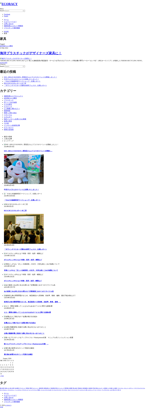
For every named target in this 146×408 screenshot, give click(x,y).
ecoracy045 (3, 62)
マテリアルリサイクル (139, 388)
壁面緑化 (80, 388)
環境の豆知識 (9, 129)
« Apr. (2, 376)
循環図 (71, 388)
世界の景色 (8, 121)
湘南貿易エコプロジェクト (13, 96)
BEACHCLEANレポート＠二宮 (15, 83)
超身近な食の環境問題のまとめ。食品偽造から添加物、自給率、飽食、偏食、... (32, 302)
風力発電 (2, 388)
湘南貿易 (41, 388)
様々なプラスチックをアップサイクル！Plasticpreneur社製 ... (26, 344)
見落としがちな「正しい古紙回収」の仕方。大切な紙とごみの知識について (31, 270)
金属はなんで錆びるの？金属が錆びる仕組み (20, 323)
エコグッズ (8, 106)
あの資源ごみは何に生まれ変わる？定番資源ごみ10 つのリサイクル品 (29, 291)
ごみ (111, 390)
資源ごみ (7, 388)
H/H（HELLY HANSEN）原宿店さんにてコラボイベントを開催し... (28, 151)
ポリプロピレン (4, 390)
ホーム (6, 19)
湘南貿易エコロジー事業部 (13, 26)
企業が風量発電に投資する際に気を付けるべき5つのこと (24, 333)
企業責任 (105, 388)
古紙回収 (90, 388)
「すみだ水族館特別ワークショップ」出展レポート (22, 81)
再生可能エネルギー (98, 388)
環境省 (27, 388)
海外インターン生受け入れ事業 (15, 119)
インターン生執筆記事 (12, 125)
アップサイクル (105, 390)
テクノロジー (9, 127)
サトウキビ (64, 390)
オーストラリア (75, 390)
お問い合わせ (9, 24)
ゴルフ (69, 390)
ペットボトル (18, 390)
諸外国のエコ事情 (6, 46)
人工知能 (110, 388)
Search (2, 11)
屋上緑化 (75, 388)
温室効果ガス (47, 388)
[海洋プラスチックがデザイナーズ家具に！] (16, 58)
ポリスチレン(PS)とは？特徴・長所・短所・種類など (23, 281)
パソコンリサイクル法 (45, 390)
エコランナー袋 (83, 390)
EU (116, 390)
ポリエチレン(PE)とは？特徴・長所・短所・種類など (23, 260)
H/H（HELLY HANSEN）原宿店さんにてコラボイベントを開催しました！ (30, 77)
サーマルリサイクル (56, 390)
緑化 (11, 388)
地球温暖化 (85, 388)
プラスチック (9, 100)
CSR (118, 390)
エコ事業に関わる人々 (12, 108)
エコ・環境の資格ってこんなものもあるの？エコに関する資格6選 (27, 312)
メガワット (131, 388)
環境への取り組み (10, 113)
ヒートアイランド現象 (34, 390)
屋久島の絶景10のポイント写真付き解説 (18, 354)
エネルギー (8, 117)
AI (120, 390)
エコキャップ (90, 390)
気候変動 (53, 388)
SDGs (113, 390)
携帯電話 (66, 388)
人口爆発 (115, 388)
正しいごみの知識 (10, 102)
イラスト (99, 390)
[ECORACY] (9, 4)
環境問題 (7, 111)
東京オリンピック (59, 388)
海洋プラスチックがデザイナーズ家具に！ (31, 53)
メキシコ (125, 388)
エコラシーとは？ (10, 22)
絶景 (13, 388)
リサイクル (8, 115)
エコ (95, 390)
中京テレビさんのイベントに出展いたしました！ (21, 79)
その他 (6, 123)
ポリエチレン (11, 390)
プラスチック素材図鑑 (12, 28)
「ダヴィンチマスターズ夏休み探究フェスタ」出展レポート (25, 85)
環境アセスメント (34, 388)
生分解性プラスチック (20, 388)
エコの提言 (8, 104)
